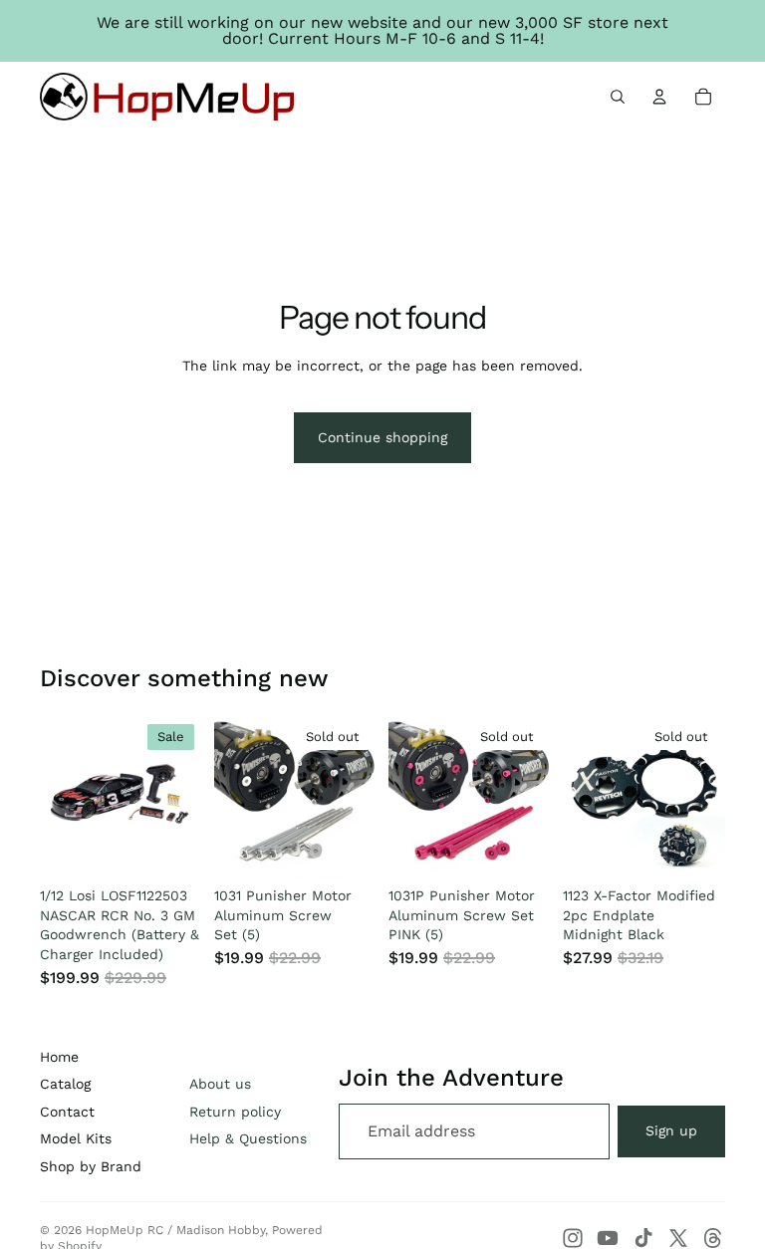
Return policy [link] (235, 1112)
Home (59, 1057)
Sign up (671, 1130)
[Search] (617, 97)
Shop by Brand (90, 1166)
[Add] (171, 848)
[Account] (659, 97)
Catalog (65, 1084)
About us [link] (220, 1084)
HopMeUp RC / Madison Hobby (175, 1230)
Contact (67, 1112)
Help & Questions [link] (248, 1138)
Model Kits (76, 1138)
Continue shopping (382, 437)
